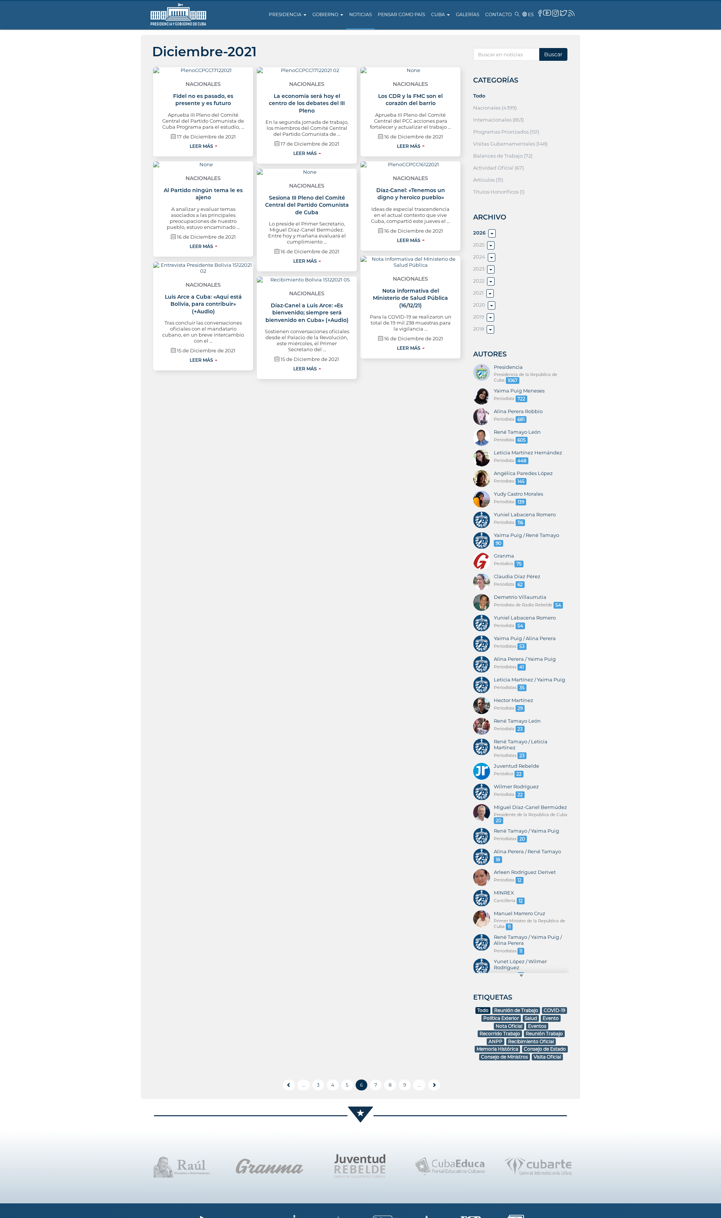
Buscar (553, 54)
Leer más (201, 146)
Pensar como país (401, 14)
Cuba (438, 14)
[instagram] (555, 13)
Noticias (360, 14)
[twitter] (563, 13)
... (303, 1085)
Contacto (498, 14)
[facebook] (540, 13)
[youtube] (547, 13)
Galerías (467, 14)
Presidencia (286, 14)
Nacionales (203, 84)
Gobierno (325, 14)
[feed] (571, 13)
